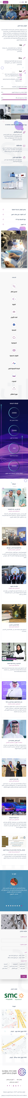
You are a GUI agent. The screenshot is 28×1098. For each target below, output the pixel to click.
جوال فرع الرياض (9, 1079)
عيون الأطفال (14, 968)
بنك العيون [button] (23, 224)
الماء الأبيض (22, 964)
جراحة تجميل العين (13, 966)
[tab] (14, 209)
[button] (21, 905)
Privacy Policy (13, 1095)
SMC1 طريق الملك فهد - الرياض (19, 1031)
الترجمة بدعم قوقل (5, 1095)
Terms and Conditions (22, 1095)
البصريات (5, 966)
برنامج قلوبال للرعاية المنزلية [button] (19, 209)
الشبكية (5, 964)
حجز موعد (6, 2)
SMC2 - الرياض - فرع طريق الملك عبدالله (16, 958)
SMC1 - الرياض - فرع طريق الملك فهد (17, 955)
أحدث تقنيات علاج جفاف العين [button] (18, 214)
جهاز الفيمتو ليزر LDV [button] (21, 219)
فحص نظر (23, 968)
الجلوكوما (15, 964)
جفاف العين (4, 968)
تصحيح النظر (22, 966)
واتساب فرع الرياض (13, 1082)
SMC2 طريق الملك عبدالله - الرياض (18, 1057)
